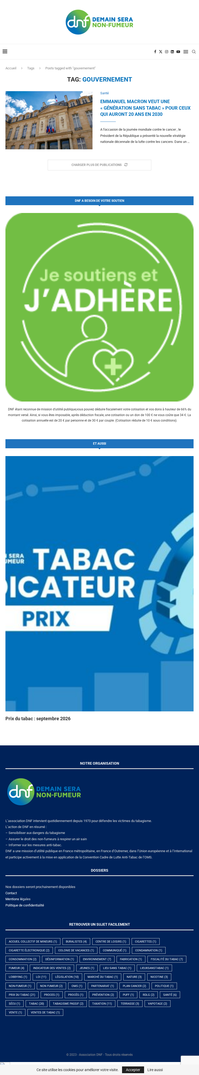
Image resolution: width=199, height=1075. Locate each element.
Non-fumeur (20, 986)
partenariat (102, 986)
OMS (77, 986)
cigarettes (145, 941)
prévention (103, 995)
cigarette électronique (29, 950)
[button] (15, 588)
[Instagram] (166, 51)
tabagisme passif (68, 1003)
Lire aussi (155, 1070)
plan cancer (134, 986)
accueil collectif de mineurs (33, 941)
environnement (97, 959)
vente (15, 1012)
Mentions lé (14, 899)
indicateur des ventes (52, 968)
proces (51, 995)
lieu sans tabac (117, 968)
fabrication (131, 959)
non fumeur (51, 986)
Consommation (23, 959)
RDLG (148, 995)
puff (128, 995)
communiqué (114, 950)
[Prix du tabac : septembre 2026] (99, 583)
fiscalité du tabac (167, 959)
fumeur (16, 968)
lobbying (18, 977)
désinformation (59, 959)
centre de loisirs (111, 941)
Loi (41, 977)
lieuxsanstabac (154, 968)
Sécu (14, 1003)
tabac (36, 1003)
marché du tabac (103, 977)
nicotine (159, 977)
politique (164, 986)
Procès (75, 995)
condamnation (148, 950)
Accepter (133, 1070)
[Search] (193, 51)
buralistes (76, 941)
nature (134, 977)
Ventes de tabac (45, 1012)
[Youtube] (178, 51)
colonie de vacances (76, 950)
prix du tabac (22, 995)
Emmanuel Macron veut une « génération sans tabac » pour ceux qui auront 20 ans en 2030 (145, 108)
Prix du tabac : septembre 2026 (37, 718)
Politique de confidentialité (24, 905)
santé (170, 995)
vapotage (157, 1003)
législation (67, 977)
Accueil (10, 68)
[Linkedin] (172, 51)
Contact (11, 893)
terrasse (130, 1003)
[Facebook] (155, 51)
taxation (102, 1003)
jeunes (87, 968)
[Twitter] (160, 51)
